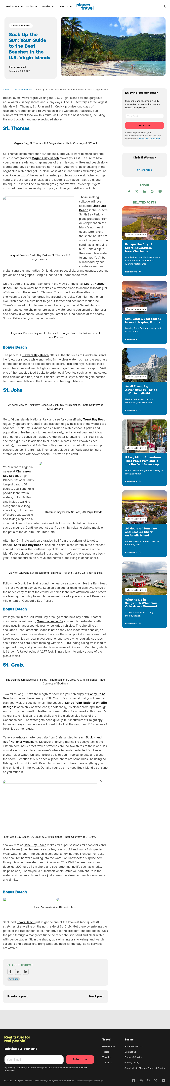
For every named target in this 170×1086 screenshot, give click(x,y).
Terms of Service (133, 1057)
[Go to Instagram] (141, 1081)
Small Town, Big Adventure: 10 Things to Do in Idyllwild (141, 390)
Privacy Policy (132, 1062)
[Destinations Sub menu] (22, 6)
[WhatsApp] (152, 191)
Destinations (11, 6)
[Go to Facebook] (133, 1081)
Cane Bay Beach (35, 845)
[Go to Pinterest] (148, 1081)
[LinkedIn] (26, 972)
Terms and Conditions (149, 138)
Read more (131, 271)
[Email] (160, 191)
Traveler (45, 6)
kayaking (13, 979)
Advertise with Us (134, 1046)
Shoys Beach (26, 922)
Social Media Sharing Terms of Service (145, 1068)
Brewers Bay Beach (35, 355)
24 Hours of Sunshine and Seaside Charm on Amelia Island (141, 532)
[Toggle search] (164, 6)
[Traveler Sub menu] (53, 6)
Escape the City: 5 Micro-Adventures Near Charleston (138, 248)
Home (6, 89)
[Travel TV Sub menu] (71, 6)
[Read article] (144, 223)
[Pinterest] (144, 191)
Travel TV (62, 6)
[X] (18, 972)
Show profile (144, 169)
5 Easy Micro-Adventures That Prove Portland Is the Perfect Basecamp (143, 461)
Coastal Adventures (21, 25)
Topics (30, 6)
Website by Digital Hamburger (90, 1081)
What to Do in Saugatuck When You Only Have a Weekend (141, 603)
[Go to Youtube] (164, 1081)
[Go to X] (155, 1081)
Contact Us (130, 1051)
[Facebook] (10, 972)
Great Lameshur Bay (51, 621)
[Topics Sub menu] (36, 6)
